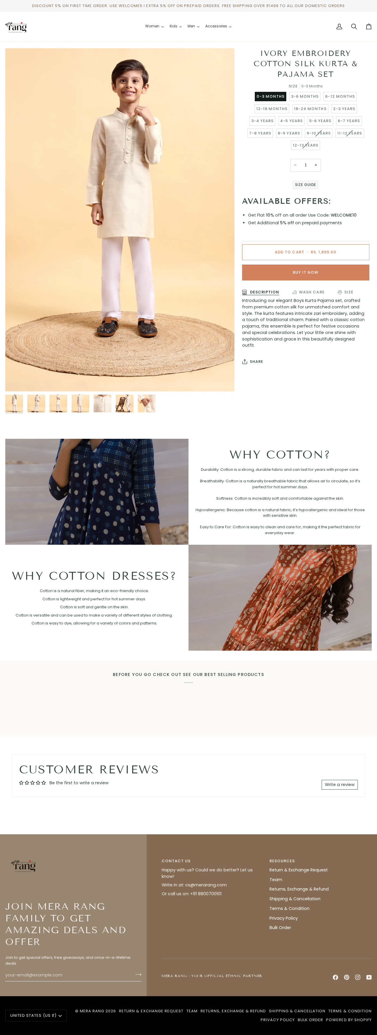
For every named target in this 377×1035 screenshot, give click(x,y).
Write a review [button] (340, 785)
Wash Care (311, 292)
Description (264, 292)
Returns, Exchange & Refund (299, 889)
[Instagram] (358, 977)
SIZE (348, 292)
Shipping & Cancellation (294, 899)
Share (256, 361)
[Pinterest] (346, 977)
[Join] (136, 974)
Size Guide (305, 184)
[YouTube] (369, 977)
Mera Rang (92, 1011)
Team (275, 880)
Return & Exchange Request (298, 870)
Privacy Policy (283, 918)
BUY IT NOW (305, 272)
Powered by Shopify (349, 1020)
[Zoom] (16, 380)
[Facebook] (335, 977)
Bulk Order (280, 928)
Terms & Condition (289, 908)
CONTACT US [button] (176, 861)
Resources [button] (282, 861)
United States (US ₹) (33, 1015)
